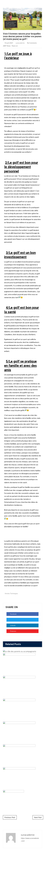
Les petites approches (22, 430)
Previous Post (9, 817)
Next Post (38, 817)
